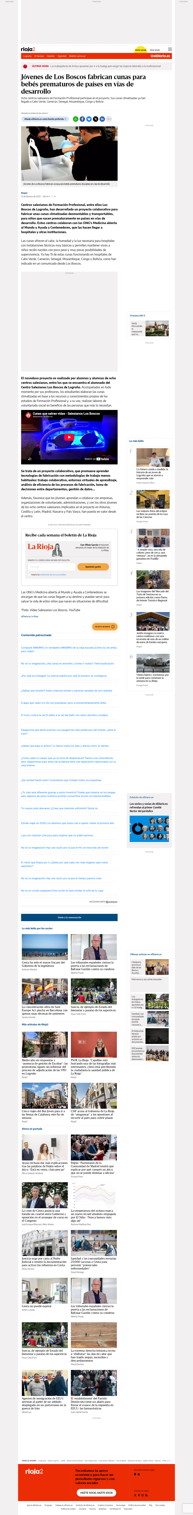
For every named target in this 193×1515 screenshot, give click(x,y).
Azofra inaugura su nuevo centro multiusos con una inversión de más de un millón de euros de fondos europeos (152, 637)
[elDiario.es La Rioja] (46, 1471)
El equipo (48, 1505)
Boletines (102, 1509)
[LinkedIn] (102, 119)
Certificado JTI (115, 1509)
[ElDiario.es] (160, 56)
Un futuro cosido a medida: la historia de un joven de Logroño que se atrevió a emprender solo (152, 474)
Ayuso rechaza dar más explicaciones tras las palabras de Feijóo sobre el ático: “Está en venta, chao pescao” (45, 1166)
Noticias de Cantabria (135, 1461)
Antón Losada (28, 1310)
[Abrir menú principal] (170, 49)
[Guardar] (109, 119)
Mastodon (128, 1509)
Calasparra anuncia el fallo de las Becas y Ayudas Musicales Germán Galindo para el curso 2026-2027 (137, 967)
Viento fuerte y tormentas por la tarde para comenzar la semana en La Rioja (152, 677)
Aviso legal (120, 1505)
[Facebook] (82, 119)
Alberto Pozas (77, 972)
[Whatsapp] (75, 119)
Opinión (51, 56)
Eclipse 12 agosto (53, 1461)
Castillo (62, 1461)
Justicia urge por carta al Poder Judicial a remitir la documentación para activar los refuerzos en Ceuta (44, 1262)
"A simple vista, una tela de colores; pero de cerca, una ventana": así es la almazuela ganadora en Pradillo (151, 554)
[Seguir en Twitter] (135, 1495)
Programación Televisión (106, 1461)
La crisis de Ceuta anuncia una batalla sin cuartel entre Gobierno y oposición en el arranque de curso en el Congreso (45, 1215)
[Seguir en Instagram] (142, 1495)
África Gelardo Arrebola (32, 1173)
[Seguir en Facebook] (139, 1495)
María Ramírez (77, 1364)
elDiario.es (26, 1412)
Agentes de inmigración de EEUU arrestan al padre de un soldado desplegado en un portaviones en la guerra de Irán (44, 1403)
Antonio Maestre (29, 969)
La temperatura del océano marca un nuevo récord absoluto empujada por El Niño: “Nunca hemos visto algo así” (93, 1215)
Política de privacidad (137, 1505)
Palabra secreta (148, 1461)
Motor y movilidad (168, 1461)
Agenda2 (62, 56)
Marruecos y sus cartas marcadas (147, 979)
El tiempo (39, 56)
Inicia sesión (155, 50)
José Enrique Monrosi (31, 1224)
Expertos (158, 1461)
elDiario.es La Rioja (29, 616)
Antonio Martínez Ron (81, 1224)
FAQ (150, 1505)
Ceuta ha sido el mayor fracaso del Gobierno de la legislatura (43, 964)
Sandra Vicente (28, 1017)
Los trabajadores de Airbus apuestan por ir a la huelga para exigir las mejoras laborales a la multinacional (105, 66)
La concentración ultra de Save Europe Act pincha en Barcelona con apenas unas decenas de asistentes (45, 1010)
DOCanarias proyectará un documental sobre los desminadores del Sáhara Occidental (138, 1054)
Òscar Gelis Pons (78, 1014)
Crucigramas (42, 1461)
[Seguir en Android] (135, 1474)
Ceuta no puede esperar (37, 1306)
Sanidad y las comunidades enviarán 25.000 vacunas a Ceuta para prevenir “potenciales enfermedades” (93, 1263)
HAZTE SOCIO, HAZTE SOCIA (96, 1492)
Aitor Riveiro (48, 1224)
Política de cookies (68, 1509)
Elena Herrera (28, 1269)
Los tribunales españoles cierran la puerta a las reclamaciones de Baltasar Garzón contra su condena (92, 966)
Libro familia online (91, 1461)
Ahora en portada (32, 1128)
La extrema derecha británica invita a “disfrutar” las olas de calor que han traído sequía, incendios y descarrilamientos (93, 1355)
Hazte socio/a (140, 50)
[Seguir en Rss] (146, 1495)
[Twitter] (95, 119)
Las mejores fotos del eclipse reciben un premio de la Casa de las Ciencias (152, 514)
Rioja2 (24, 193)
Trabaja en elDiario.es (64, 1505)
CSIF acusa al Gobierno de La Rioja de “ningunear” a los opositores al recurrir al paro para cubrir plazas (92, 1114)
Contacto (82, 1509)
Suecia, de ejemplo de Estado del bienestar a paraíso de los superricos (93, 1008)
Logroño (27, 56)
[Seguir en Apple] (139, 1474)
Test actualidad (121, 1461)
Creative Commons (105, 1505)
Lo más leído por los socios (37, 928)
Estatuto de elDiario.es (85, 1505)
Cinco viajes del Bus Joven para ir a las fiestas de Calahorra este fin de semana (43, 1114)
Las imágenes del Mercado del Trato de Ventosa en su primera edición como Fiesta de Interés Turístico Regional (152, 596)
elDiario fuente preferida (75, 1461)
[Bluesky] (89, 119)
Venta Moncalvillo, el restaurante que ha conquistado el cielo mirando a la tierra (137, 329)
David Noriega (77, 1272)
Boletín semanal (77, 56)
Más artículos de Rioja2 (35, 1024)
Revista (92, 1509)
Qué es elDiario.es (34, 1505)
